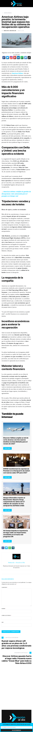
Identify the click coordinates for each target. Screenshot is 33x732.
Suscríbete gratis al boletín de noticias (16, 724)
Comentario (5, 587)
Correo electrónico (6, 615)
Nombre (4, 608)
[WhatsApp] (22, 57)
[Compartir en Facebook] (3, 548)
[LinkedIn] (18, 57)
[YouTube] (14, 57)
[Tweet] (6, 548)
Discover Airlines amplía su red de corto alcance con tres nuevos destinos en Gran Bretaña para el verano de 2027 (15, 441)
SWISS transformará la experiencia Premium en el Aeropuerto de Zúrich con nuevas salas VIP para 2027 (16, 471)
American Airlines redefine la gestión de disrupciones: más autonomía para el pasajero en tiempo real (16, 194)
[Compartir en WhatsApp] (9, 548)
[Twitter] (7, 57)
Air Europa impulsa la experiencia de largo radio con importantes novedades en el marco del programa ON (15, 533)
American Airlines (17, 73)
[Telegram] (25, 57)
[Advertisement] (16, 688)
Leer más (7, 448)
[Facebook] (4, 57)
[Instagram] (11, 57)
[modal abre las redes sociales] (13, 548)
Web (2, 622)
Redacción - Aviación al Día (10, 30)
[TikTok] (29, 57)
